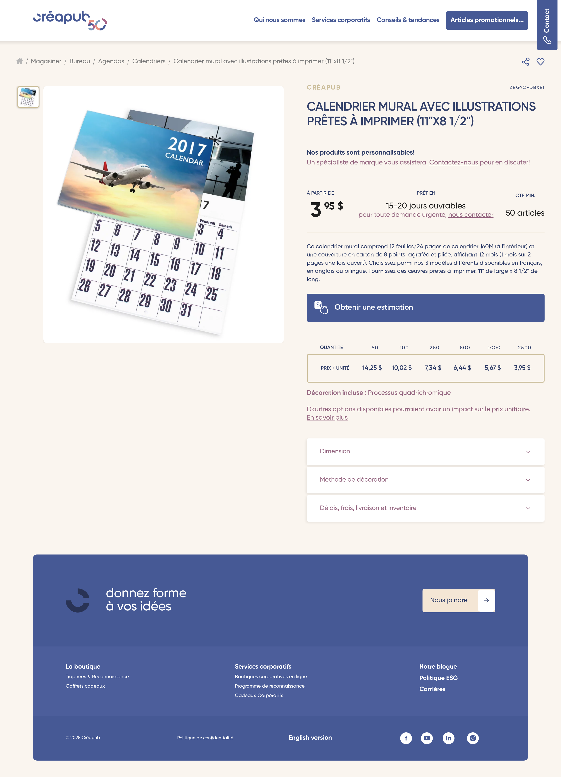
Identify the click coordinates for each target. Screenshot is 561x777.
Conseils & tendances (408, 20)
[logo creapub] (77, 600)
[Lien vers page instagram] (473, 738)
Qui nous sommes (279, 20)
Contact (547, 20)
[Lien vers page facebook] (406, 738)
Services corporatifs (341, 20)
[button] (279, 20)
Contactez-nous (453, 162)
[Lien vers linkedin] (448, 738)
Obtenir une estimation (374, 307)
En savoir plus (327, 418)
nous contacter (471, 215)
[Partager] (526, 61)
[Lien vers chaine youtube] (427, 738)
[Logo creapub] (70, 20)
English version (310, 738)
